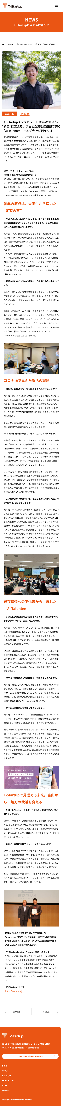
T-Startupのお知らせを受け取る (30, 1056)
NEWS (4, 1085)
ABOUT (5, 1070)
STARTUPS (6, 1075)
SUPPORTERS (8, 1080)
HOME (4, 1065)
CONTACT (6, 1090)
